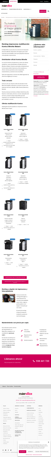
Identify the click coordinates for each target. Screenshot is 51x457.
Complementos (30, 408)
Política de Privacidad (14, 452)
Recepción (17, 420)
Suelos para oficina (18, 435)
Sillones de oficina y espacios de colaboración (19, 431)
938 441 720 (18, 400)
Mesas (4, 423)
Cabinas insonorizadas (18, 417)
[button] (48, 442)
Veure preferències (41, 451)
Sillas (4, 405)
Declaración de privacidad (37, 454)
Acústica (17, 414)
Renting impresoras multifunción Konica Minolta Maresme (16, 17)
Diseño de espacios (31, 410)
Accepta (22, 451)
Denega (30, 451)
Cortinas (29, 405)
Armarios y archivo (19, 405)
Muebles (2, 17)
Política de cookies (29, 454)
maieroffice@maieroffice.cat (28, 400)
